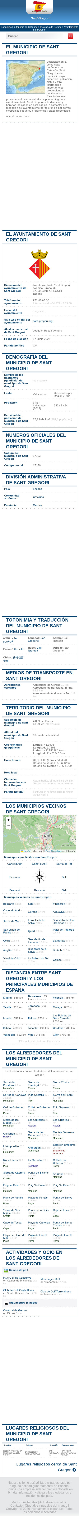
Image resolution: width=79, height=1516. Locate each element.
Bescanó (14, 877)
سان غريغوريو (10, 639)
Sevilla (7, 1007)
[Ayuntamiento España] (39, 7)
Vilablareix (59, 903)
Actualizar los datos (18, 116)
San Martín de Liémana (36, 941)
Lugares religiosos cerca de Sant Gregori (46, 1467)
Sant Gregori (40, 18)
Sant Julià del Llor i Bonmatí (64, 921)
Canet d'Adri (14, 863)
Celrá (6, 940)
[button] (8, 820)
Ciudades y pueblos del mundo (46, 1505)
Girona (11, 1313)
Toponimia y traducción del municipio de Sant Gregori (37, 625)
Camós (57, 959)
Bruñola (57, 950)
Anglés (7, 950)
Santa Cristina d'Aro (19, 1293)
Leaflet (27, 851)
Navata (48, 1294)
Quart (31, 931)
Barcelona (34, 996)
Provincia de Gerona (51, 27)
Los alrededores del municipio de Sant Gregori (34, 1058)
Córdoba (58, 1028)
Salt (64, 877)
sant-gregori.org (43, 321)
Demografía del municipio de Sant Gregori (29, 362)
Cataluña (38, 497)
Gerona (37, 505)
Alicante (33, 1028)
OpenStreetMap (53, 851)
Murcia (7, 1018)
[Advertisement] (39, 176)
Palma (32, 1018)
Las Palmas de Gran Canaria (62, 1017)
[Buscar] (70, 36)
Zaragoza (34, 1006)
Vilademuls (51, 1282)
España (37, 488)
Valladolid (9, 1034)
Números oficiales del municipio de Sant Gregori (36, 441)
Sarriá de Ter (11, 921)
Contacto (16, 1505)
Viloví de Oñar (12, 958)
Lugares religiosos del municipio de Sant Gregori (37, 1433)
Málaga (57, 1007)
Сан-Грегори (35, 649)
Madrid (7, 997)
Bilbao (7, 1028)
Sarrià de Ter (64, 863)
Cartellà (18, 649)
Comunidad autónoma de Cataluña (19, 27)
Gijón (56, 1034)
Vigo (30, 1034)
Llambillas (59, 940)
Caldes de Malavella (19, 1280)
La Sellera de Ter (38, 958)
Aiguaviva (59, 911)
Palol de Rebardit (63, 929)
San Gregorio (36, 639)
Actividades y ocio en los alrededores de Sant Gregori (34, 1258)
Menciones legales (24, 1502)
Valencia (58, 997)
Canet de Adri (11, 910)
